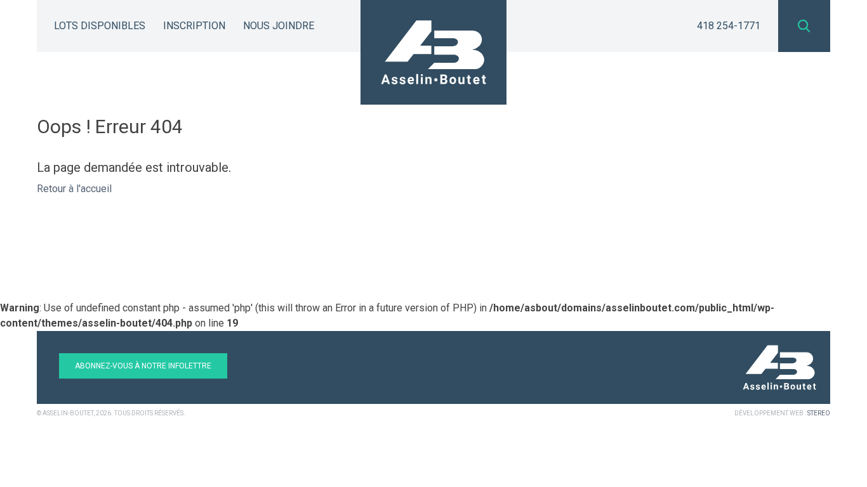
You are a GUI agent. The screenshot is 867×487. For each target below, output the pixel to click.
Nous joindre (278, 26)
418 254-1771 (728, 26)
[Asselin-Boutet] (433, 52)
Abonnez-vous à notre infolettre (143, 365)
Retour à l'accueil (74, 189)
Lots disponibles (99, 26)
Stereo (818, 413)
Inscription (194, 26)
